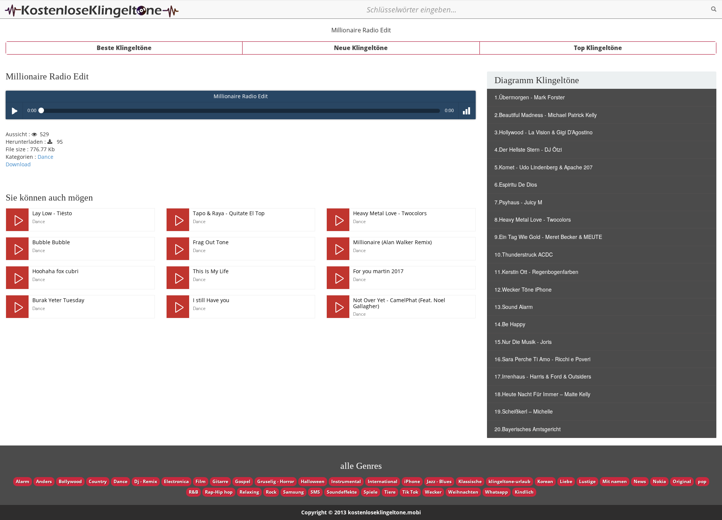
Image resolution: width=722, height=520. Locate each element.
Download (18, 164)
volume (467, 110)
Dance (45, 156)
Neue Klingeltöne (361, 48)
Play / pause (14, 110)
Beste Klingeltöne (124, 48)
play (17, 219)
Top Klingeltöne (598, 48)
